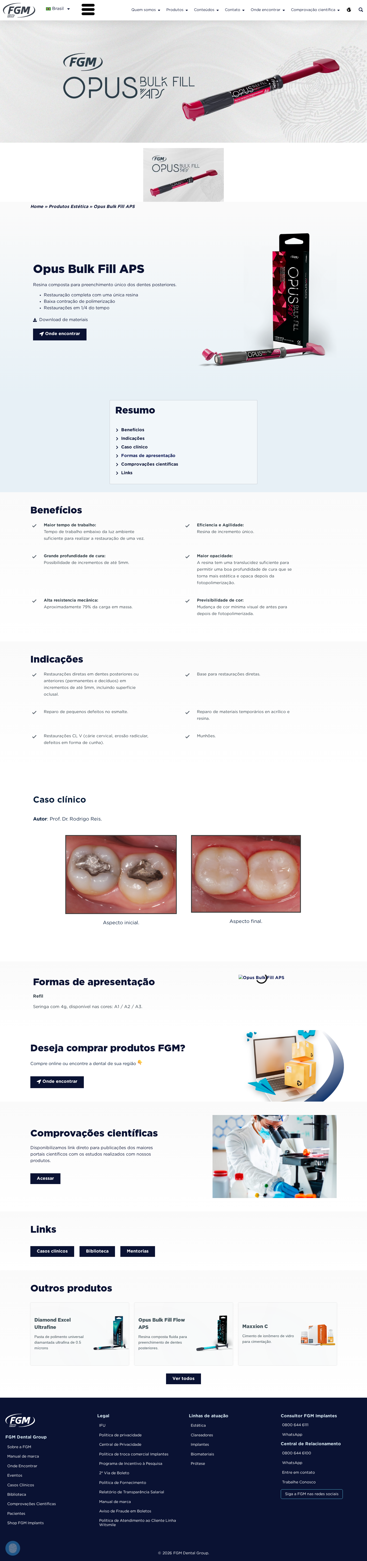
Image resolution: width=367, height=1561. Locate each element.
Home (36, 207)
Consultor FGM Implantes (309, 1416)
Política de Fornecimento (122, 1482)
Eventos (14, 1475)
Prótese (198, 1463)
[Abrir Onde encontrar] (284, 10)
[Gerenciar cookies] (12, 1548)
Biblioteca (16, 1494)
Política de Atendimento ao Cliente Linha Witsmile (137, 1522)
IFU (102, 1425)
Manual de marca (23, 1456)
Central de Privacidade (120, 1444)
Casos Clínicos (20, 1485)
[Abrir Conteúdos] (218, 10)
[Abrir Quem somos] (159, 10)
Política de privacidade (120, 1435)
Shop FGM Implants (25, 1523)
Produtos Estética (68, 207)
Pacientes (16, 1513)
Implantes (200, 1444)
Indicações (133, 439)
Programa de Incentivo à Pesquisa (130, 1463)
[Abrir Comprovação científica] (338, 10)
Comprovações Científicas (31, 1504)
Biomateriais (202, 1454)
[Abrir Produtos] (187, 10)
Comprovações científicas (149, 464)
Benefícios (132, 430)
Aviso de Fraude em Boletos (125, 1511)
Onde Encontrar (22, 1466)
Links (126, 473)
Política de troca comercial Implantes (133, 1454)
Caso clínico (134, 447)
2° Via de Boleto (114, 1473)
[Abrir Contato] (243, 10)
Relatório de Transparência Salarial (131, 1492)
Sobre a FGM (19, 1447)
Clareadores (202, 1435)
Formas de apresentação (148, 456)
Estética (198, 1425)
